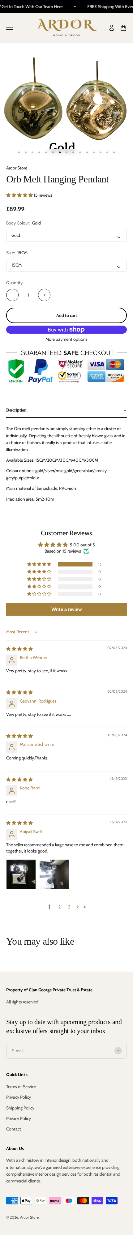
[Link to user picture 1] (21, 874)
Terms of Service (21, 1086)
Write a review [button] (66, 609)
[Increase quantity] (44, 295)
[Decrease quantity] (12, 295)
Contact (13, 1129)
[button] (20, 195)
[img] (19, 649)
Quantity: (15, 282)
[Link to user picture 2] (54, 874)
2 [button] (59, 907)
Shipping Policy (20, 1108)
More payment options (66, 339)
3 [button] (69, 907)
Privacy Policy (18, 1097)
